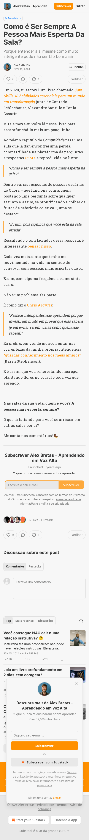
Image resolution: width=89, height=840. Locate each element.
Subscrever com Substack (47, 762)
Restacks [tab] (35, 566)
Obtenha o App (65, 820)
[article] (44, 646)
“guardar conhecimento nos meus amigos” (42, 355)
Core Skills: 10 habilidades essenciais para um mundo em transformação (44, 95)
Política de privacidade (55, 503)
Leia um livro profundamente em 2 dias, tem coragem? (32, 672)
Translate (13, 18)
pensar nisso (39, 246)
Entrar (80, 6)
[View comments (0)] (23, 79)
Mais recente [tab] (24, 621)
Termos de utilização (72, 495)
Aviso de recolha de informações (35, 781)
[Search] (81, 620)
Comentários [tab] (15, 566)
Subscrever (63, 6)
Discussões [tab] (45, 621)
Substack (25, 831)
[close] (76, 683)
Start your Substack (30, 820)
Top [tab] (8, 621)
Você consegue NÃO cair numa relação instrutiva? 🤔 (31, 635)
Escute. (79, 67)
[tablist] (23, 566)
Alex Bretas (22, 64)
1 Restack (47, 520)
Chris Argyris (39, 305)
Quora (30, 157)
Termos (62, 805)
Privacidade (45, 805)
